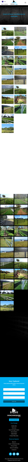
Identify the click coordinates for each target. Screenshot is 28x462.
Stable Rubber (14, 446)
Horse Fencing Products (14, 442)
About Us (14, 454)
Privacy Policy (14, 458)
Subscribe (14, 414)
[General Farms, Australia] (8, 31)
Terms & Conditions (14, 460)
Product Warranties (14, 448)
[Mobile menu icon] (25, 2)
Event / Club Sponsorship (14, 456)
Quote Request (14, 432)
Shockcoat (14, 440)
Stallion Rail (14, 438)
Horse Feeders (14, 444)
